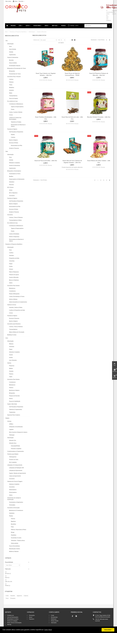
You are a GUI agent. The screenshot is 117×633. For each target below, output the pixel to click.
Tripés (10, 376)
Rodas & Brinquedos (14, 293)
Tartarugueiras (12, 456)
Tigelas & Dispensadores (17, 106)
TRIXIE (7, 585)
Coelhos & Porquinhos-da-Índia (17, 310)
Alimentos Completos (14, 352)
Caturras (26, 595)
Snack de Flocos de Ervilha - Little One (45, 160)
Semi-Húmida (12, 49)
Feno (10, 250)
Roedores (37, 25)
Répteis (54, 25)
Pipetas (13, 134)
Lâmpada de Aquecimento (15, 470)
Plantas (11, 516)
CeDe (7, 595)
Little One (8, 581)
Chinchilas (11, 261)
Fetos (12, 527)
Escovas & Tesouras (14, 318)
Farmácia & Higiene (12, 129)
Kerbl (7, 577)
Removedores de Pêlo (16, 145)
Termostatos (12, 505)
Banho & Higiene (13, 140)
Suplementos (12, 54)
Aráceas (13, 518)
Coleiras (11, 79)
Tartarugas (11, 435)
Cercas (11, 115)
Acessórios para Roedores (14, 324)
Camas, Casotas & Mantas (15, 112)
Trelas (10, 84)
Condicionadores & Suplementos (15, 451)
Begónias (13, 521)
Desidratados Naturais (14, 65)
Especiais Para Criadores (13, 415)
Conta (52, 615)
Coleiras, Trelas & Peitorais (16, 217)
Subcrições (54, 622)
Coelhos (11, 252)
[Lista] (75, 40)
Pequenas (11, 365)
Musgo (12, 532)
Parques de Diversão (14, 395)
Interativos (11, 182)
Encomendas (54, 617)
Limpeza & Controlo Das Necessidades (15, 118)
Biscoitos (11, 60)
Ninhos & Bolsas (13, 299)
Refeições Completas (14, 162)
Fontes (12, 109)
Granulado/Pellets (15, 446)
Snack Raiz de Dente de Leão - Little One (72, 118)
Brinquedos (12, 71)
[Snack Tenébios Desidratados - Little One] (45, 103)
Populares (31, 619)
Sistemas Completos (14, 484)
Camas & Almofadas (14, 234)
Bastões (11, 176)
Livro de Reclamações (12, 617)
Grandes (11, 371)
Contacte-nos (10, 615)
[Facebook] (72, 616)
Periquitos (12, 598)
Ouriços (11, 269)
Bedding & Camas (11, 334)
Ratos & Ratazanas (14, 272)
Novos (30, 617)
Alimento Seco (12, 443)
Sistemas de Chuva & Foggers (14, 481)
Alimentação (10, 43)
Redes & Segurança (14, 236)
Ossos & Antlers (13, 63)
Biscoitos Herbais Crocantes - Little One (98, 117)
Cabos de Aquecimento (15, 476)
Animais (9, 421)
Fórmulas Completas (16, 448)
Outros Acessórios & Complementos (18, 302)
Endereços (53, 619)
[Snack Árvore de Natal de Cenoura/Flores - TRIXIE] (72, 59)
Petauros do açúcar (14, 274)
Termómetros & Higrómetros (16, 502)
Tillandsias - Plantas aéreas (18, 540)
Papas (10, 349)
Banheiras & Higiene (14, 390)
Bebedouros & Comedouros (16, 510)
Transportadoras (13, 95)
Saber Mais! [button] (48, 629)
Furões (11, 266)
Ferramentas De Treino (15, 73)
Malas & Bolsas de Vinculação (16, 332)
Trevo (7, 598)
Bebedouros (12, 288)
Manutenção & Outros (14, 548)
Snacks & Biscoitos (14, 277)
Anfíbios (11, 424)
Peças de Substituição (14, 401)
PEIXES (63, 25)
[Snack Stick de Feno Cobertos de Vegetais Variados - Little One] (72, 146)
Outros (10, 282)
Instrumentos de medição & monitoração (14, 498)
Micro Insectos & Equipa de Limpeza (18, 432)
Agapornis (19, 595)
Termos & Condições (12, 621)
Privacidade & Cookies (12, 619)
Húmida (11, 52)
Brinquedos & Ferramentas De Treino (16, 68)
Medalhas (11, 87)
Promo (13, 25)
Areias (10, 190)
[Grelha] (72, 40)
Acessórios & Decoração (13, 507)
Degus (10, 263)
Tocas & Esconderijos (14, 546)
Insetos (11, 357)
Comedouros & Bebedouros (16, 104)
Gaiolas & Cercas (11, 304)
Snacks (11, 354)
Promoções (32, 615)
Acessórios (12, 195)
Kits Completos (13, 462)
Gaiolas (9, 363)
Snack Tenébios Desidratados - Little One (45, 118)
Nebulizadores (12, 489)
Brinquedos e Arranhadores (14, 171)
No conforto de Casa (12, 101)
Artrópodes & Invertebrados (16, 426)
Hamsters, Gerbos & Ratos (15, 307)
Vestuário (11, 90)
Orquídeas (13, 535)
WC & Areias (10, 187)
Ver (59, 40)
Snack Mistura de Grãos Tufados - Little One (98, 161)
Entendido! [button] (107, 629)
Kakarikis (12, 595)
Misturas (11, 343)
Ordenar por (36, 40)
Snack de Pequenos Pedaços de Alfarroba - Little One (98, 74)
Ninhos (11, 398)
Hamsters (11, 255)
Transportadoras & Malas (15, 220)
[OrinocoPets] (16, 7)
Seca (10, 46)
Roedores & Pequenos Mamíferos (13, 244)
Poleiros (11, 374)
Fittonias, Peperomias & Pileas (18, 529)
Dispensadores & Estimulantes (16, 179)
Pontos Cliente (54, 621)
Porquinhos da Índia (14, 258)
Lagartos (11, 429)
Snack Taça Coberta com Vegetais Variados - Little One (46, 74)
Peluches (11, 184)
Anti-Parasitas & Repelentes (16, 131)
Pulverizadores (13, 492)
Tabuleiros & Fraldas (16, 122)
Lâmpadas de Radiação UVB (16, 467)
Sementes (11, 346)
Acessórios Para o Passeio (14, 76)
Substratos (11, 513)
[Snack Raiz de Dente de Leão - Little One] (72, 103)
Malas (10, 93)
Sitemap (9, 624)
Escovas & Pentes (13, 142)
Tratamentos (12, 412)
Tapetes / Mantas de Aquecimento (17, 473)
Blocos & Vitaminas (14, 280)
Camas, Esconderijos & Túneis (16, 296)
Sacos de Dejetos (13, 98)
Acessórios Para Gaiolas (13, 285)
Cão (20, 25)
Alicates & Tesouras (14, 148)
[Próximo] (109, 40)
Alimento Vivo (12, 440)
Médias (11, 368)
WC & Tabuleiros (13, 192)
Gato (27, 25)
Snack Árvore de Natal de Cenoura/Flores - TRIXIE (72, 74)
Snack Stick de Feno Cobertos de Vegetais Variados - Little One (72, 161)
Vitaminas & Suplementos (15, 409)
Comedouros (12, 291)
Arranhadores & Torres (14, 173)
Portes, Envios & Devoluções (14, 622)
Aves (46, 25)
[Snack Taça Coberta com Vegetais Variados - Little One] (45, 59)
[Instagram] (76, 616)
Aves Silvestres (13, 360)
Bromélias (13, 524)
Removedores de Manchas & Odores (18, 125)
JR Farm (8, 573)
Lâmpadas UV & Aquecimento (14, 465)
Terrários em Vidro (13, 459)
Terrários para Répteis (12, 454)
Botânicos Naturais (14, 551)
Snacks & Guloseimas (12, 57)
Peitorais (11, 82)
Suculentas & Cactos (16, 537)
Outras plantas (14, 543)
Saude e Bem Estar (12, 404)
